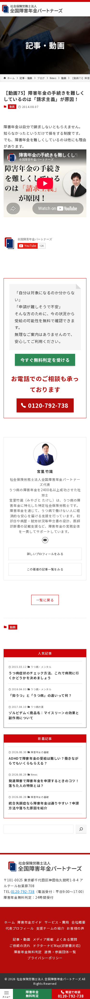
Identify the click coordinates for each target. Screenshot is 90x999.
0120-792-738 (23, 891)
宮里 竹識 (45, 471)
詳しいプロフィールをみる (45, 554)
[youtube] (45, 540)
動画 (12, 106)
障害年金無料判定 (32, 994)
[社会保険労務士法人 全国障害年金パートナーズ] (32, 9)
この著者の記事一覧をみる (45, 569)
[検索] (81, 829)
